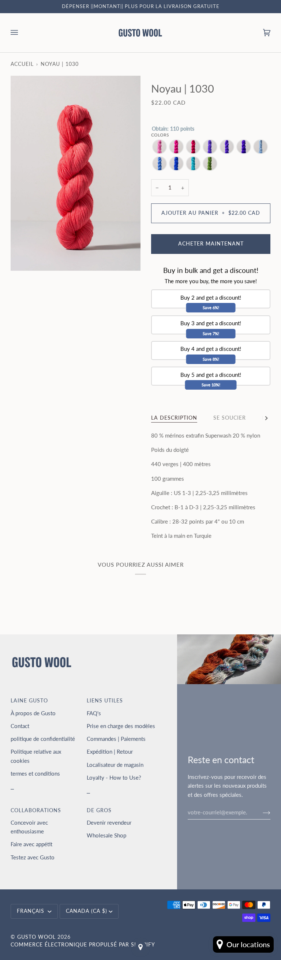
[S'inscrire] (260, 812)
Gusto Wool (36, 937)
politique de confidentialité (43, 738)
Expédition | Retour (110, 751)
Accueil (22, 64)
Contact (20, 726)
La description (174, 418)
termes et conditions (35, 773)
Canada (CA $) (86, 911)
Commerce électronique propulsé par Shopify (83, 945)
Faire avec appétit (31, 844)
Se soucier (229, 418)
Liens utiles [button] (105, 701)
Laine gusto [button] (29, 701)
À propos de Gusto (33, 713)
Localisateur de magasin (115, 764)
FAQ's (94, 713)
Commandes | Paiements (116, 738)
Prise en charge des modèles (121, 726)
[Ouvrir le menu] (22, 32)
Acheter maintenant (211, 244)
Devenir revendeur (109, 822)
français (31, 911)
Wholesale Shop (106, 835)
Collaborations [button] (36, 810)
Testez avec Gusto (33, 857)
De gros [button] (99, 810)
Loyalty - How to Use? (114, 777)
